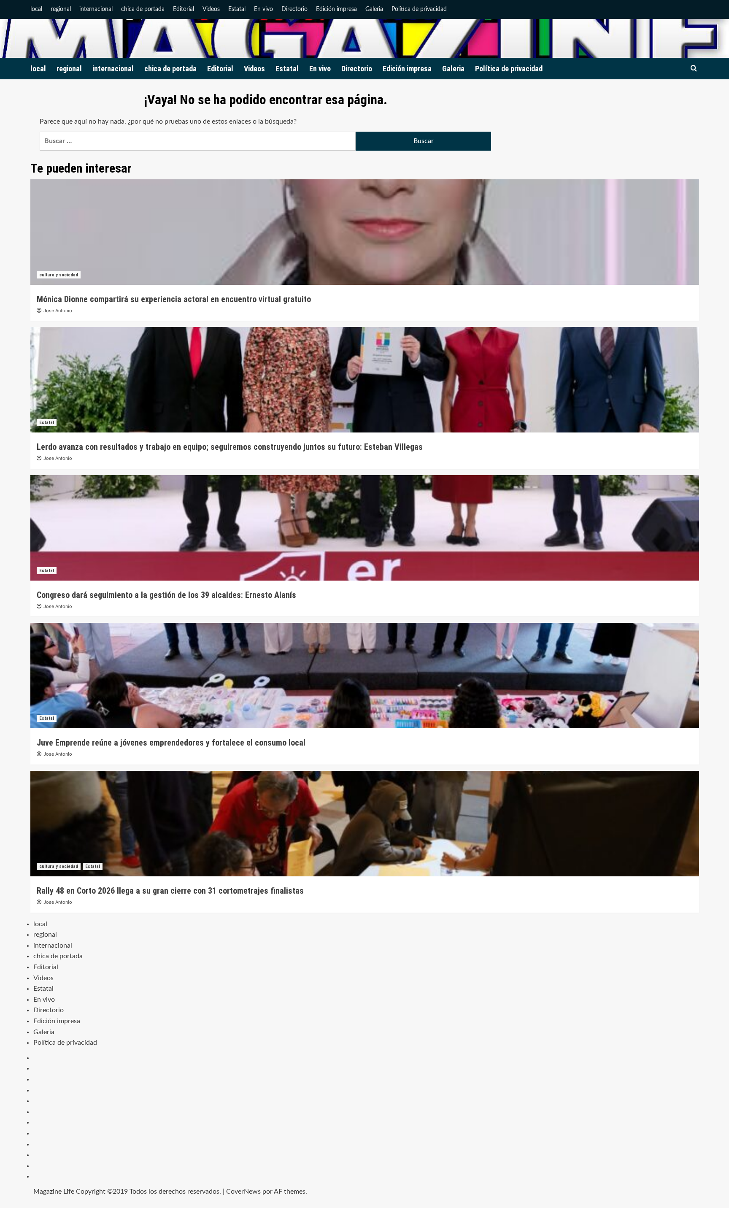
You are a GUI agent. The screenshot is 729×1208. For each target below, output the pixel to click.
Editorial (183, 9)
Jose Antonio (57, 310)
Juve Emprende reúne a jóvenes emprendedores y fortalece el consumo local (171, 743)
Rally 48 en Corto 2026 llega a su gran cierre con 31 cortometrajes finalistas (170, 891)
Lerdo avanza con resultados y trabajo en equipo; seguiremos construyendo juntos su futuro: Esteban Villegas (230, 447)
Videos (211, 9)
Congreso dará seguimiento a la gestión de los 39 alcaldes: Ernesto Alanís (166, 595)
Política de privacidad (419, 9)
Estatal (237, 9)
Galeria (374, 9)
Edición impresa (336, 9)
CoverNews (243, 1191)
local (36, 9)
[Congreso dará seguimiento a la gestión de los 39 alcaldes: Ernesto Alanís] (364, 528)
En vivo (263, 9)
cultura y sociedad (58, 275)
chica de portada (143, 9)
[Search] (693, 68)
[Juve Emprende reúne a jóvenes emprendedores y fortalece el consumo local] (364, 675)
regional (61, 9)
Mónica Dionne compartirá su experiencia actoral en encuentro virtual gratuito (174, 299)
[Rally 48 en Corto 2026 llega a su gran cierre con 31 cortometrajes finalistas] (364, 823)
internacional (96, 9)
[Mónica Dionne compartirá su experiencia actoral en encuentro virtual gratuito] (364, 232)
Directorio (294, 9)
